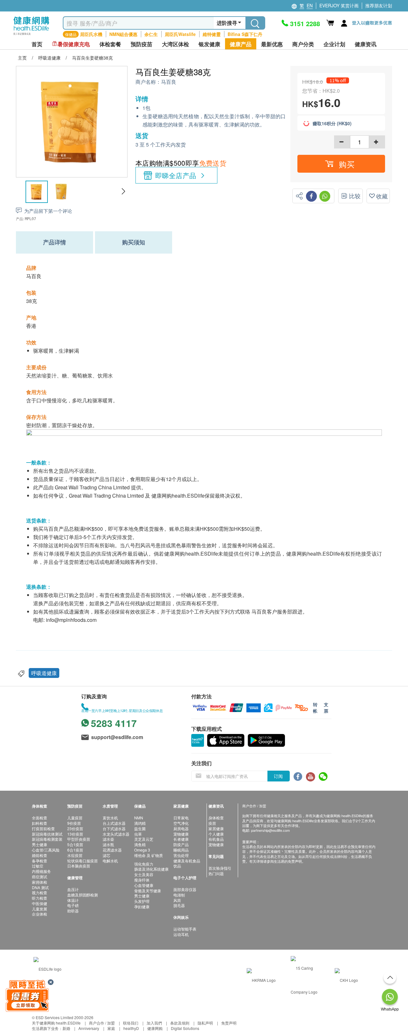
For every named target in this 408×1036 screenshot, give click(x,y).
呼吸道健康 (44, 673)
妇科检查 (39, 823)
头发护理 (141, 901)
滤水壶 (108, 839)
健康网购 (155, 1028)
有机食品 (216, 839)
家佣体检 (39, 882)
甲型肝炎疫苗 (78, 839)
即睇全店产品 (175, 175)
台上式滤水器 (114, 823)
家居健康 (216, 828)
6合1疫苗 (75, 850)
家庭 (111, 1028)
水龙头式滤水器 (116, 834)
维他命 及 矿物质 (148, 855)
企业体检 (39, 914)
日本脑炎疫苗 (78, 865)
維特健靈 (212, 34)
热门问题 (216, 873)
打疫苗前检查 (43, 828)
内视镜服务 (41, 871)
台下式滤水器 (114, 828)
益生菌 (140, 828)
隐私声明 (205, 1022)
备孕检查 (39, 860)
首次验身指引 (219, 868)
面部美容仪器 (184, 889)
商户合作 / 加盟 (102, 1022)
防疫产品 (181, 844)
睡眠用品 (181, 850)
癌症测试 (39, 876)
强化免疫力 (143, 864)
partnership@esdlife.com (270, 830)
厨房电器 (181, 828)
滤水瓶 (108, 844)
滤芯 (106, 855)
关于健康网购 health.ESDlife (56, 1022)
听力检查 (39, 898)
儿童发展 (39, 908)
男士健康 (39, 844)
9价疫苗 (74, 823)
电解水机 (110, 860)
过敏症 (37, 865)
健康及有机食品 (186, 860)
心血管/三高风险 (46, 850)
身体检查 (216, 817)
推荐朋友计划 (378, 5)
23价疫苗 (75, 828)
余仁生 (151, 34)
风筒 (177, 900)
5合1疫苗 (75, 844)
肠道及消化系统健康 (151, 869)
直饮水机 (110, 817)
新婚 (66, 1028)
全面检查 (39, 817)
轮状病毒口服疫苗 (82, 860)
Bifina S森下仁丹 (245, 34)
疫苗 (212, 823)
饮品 (177, 865)
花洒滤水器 (112, 850)
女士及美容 (143, 874)
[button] (123, 191)
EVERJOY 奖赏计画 (339, 5)
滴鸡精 (140, 823)
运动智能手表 (184, 929)
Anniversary (88, 1028)
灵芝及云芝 (143, 839)
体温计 (73, 900)
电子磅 (73, 905)
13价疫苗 (75, 834)
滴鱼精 (140, 844)
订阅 (278, 776)
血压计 (73, 889)
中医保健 (39, 903)
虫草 (138, 834)
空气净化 (181, 823)
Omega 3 (142, 850)
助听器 (73, 910)
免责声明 (229, 1022)
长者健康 (181, 839)
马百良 (168, 82)
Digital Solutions (185, 1028)
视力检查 (39, 892)
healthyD (131, 1028)
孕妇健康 (141, 906)
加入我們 (154, 1022)
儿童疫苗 (75, 817)
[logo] (31, 35)
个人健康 (216, 834)
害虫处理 (181, 855)
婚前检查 (39, 855)
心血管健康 (143, 885)
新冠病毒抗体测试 (47, 834)
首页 (37, 44)
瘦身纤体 (141, 879)
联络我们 (130, 1022)
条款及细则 (179, 1022)
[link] (47, 968)
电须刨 (179, 894)
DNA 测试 (40, 887)
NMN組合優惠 (123, 34)
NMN (138, 817)
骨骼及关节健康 (147, 890)
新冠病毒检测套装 (47, 839)
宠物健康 (181, 834)
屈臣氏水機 (91, 34)
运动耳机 (181, 934)
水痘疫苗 (75, 855)
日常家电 (181, 817)
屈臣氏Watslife (180, 34)
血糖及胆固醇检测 (82, 894)
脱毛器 (179, 905)
